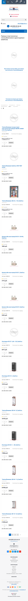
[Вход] (24, 2)
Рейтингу (18, 105)
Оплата (14, 567)
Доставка (14, 569)
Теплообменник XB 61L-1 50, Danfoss (12, 201)
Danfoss (20, 133)
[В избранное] (25, 112)
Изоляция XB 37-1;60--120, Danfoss (12, 341)
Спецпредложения (14, 560)
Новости (14, 566)
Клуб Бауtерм (15, 16)
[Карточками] (1, 108)
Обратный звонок (15, 27)
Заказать (11, 142)
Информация (14, 564)
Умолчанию (15, 106)
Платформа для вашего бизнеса (14, 596)
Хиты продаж (14, 561)
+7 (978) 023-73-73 (5, 139)
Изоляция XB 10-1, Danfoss (10, 376)
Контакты (14, 572)
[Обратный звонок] (12, 2)
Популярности (12, 105)
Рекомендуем (14, 557)
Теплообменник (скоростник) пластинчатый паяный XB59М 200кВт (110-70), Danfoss (13, 128)
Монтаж (14, 570)
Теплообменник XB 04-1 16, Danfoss (12, 479)
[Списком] (3, 108)
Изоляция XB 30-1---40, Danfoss (11, 445)
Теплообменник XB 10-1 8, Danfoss (12, 514)
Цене (10, 106)
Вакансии (14, 576)
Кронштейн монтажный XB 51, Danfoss (13, 272)
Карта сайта (14, 584)
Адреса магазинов (15, 14)
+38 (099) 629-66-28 (15, 26)
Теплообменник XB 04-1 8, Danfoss (12, 410)
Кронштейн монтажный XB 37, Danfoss (13, 307)
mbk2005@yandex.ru (22, 23)
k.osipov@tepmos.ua (14, 546)
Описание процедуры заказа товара (14, 573)
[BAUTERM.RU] (14, 9)
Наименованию (4, 106)
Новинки (14, 558)
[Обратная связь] (8, 2)
